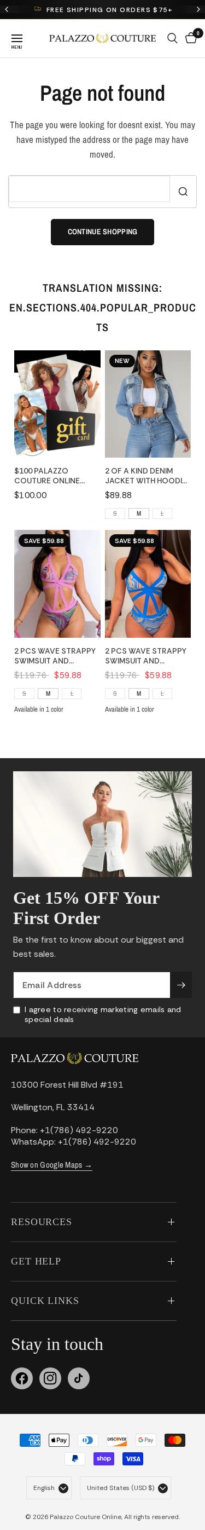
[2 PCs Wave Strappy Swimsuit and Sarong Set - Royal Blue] (148, 584)
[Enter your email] (181, 985)
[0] (189, 38)
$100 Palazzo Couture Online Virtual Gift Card (50, 476)
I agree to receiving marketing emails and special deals (103, 1014)
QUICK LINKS (45, 1300)
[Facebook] (22, 1378)
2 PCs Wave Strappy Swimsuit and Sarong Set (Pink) (55, 656)
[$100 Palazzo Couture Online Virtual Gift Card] (57, 404)
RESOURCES (41, 1221)
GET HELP (36, 1261)
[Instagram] (50, 1378)
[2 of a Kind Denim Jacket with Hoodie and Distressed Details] (148, 404)
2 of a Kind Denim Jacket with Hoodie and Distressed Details (145, 476)
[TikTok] (79, 1378)
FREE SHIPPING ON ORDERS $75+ (109, 9)
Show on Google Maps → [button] (51, 1164)
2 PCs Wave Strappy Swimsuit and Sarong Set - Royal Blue (145, 656)
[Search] (172, 38)
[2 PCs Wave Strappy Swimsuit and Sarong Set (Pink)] (57, 584)
